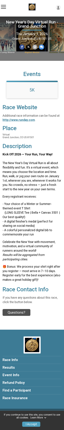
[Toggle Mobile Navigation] (3, 6)
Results (9, 367)
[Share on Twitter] (28, 46)
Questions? (16, 312)
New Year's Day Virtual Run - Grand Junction (32, 24)
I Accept (31, 424)
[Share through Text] (41, 46)
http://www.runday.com (19, 120)
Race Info (10, 360)
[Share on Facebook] (21, 46)
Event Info (11, 375)
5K (32, 90)
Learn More (36, 417)
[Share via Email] (34, 46)
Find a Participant (17, 390)
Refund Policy (14, 383)
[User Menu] (58, 7)
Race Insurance (15, 398)
